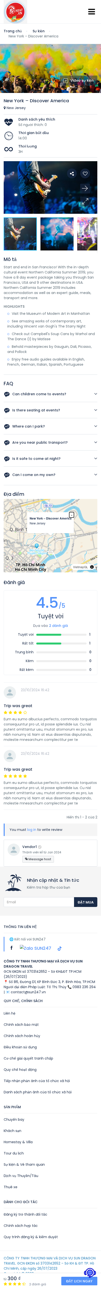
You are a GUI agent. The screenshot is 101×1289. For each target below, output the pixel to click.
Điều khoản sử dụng (20, 1047)
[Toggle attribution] (92, 567)
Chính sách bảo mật (21, 1024)
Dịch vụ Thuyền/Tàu (21, 1175)
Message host (39, 859)
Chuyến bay (14, 1119)
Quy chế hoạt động (20, 1069)
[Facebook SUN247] (12, 948)
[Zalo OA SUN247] (36, 948)
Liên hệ (9, 1013)
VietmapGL (80, 567)
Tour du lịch (14, 1153)
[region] (50, 535)
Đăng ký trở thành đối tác (25, 1214)
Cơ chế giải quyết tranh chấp (28, 1058)
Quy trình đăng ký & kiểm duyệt (31, 1236)
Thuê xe (10, 1187)
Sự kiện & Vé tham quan (24, 1164)
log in (31, 829)
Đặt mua (86, 902)
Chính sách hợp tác (21, 1225)
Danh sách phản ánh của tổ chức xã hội (38, 1092)
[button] (85, 201)
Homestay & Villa (18, 1142)
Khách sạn (12, 1130)
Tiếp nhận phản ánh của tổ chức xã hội (37, 1080)
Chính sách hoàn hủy (22, 1035)
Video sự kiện (82, 80)
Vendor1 (29, 846)
